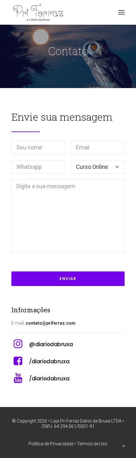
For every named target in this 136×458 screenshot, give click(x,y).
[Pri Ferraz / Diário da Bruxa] (39, 12)
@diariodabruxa (51, 344)
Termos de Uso (92, 443)
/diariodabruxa (49, 361)
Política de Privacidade (50, 443)
